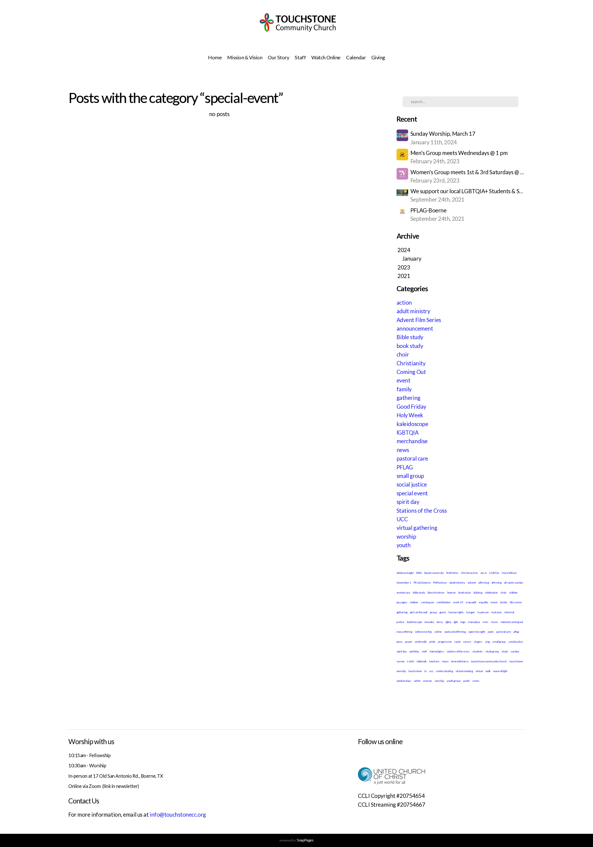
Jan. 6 (483, 573)
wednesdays (404, 681)
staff (424, 651)
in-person (483, 612)
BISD (419, 573)
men (485, 622)
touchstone (415, 671)
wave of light (500, 671)
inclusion (496, 612)
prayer (408, 641)
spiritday (414, 651)
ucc (431, 671)
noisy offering (404, 631)
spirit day (408, 501)
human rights (456, 612)
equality (483, 602)
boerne (451, 592)
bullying (477, 592)
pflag (516, 631)
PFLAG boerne (422, 582)
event (403, 380)
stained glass (436, 651)
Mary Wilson (509, 573)
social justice (412, 484)
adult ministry (413, 311)
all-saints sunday (513, 582)
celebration (491, 592)
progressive (445, 641)
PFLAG (405, 467)
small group (410, 475)
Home (215, 57)
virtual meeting (464, 671)
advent (472, 582)
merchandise (412, 441)
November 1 (404, 582)
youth (404, 545)
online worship (423, 631)
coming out (427, 602)
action (404, 302)
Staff (300, 57)
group (433, 612)
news (403, 449)
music (494, 622)
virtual (479, 671)
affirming (483, 582)
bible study (419, 592)
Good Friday (411, 406)
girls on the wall (418, 612)
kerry (440, 622)
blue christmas (436, 592)
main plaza (474, 622)
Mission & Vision (244, 57)
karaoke (429, 622)
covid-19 (458, 602)
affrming (496, 582)
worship (406, 536)
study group (492, 651)
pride (432, 641)
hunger (470, 612)
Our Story (278, 57)
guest (442, 612)
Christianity (411, 363)
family (404, 389)
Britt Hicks (452, 573)
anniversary (403, 592)
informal (509, 612)
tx (425, 671)
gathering (408, 397)
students (477, 651)
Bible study (410, 337)
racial (457, 641)
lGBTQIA (408, 432)
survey (400, 661)
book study (410, 345)
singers (478, 641)
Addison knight (405, 573)
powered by (297, 840)
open (490, 631)
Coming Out (411, 371)
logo (462, 622)
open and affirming (455, 631)
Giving (378, 57)
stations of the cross (458, 651)
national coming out (512, 622)
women (427, 681)
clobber (414, 602)
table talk (422, 661)
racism (467, 641)
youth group (453, 681)
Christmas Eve (469, 573)
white (417, 681)
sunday (515, 651)
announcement (415, 328)
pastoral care (412, 458)
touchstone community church (489, 661)
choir (403, 354)
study (505, 651)
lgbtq (448, 622)
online (438, 631)
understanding (444, 671)
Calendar (356, 57)
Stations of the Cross (422, 510)
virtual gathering (417, 527)
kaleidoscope (412, 423)
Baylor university (434, 573)
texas (445, 661)
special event (412, 493)
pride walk (421, 641)
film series (516, 602)
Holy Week (410, 415)
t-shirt (410, 661)
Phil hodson (440, 582)
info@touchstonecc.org (178, 814)
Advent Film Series (419, 319)
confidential (443, 602)
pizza (399, 641)
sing (487, 641)
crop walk (471, 602)
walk (488, 671)
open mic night (476, 631)
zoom (475, 681)
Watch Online (326, 57)
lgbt (456, 622)
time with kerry (459, 661)
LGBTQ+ (494, 573)
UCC (402, 519)
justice (400, 622)
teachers (434, 661)
